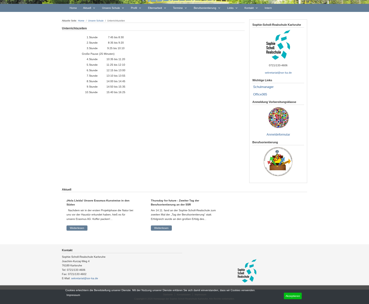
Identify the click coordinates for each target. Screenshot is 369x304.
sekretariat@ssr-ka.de (278, 72)
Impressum (73, 295)
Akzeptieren (293, 295)
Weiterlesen (77, 227)
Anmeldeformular (278, 134)
